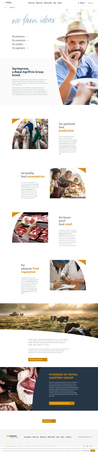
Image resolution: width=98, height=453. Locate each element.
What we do (39, 3)
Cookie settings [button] (86, 450)
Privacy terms (52, 446)
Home (6, 7)
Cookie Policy (28, 446)
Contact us (90, 3)
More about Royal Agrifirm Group (60, 403)
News (54, 3)
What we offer (48, 3)
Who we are (31, 3)
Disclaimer (20, 446)
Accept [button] (92, 450)
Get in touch (47, 421)
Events (59, 3)
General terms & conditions (40, 446)
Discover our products (36, 359)
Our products (27, 437)
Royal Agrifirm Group (83, 437)
